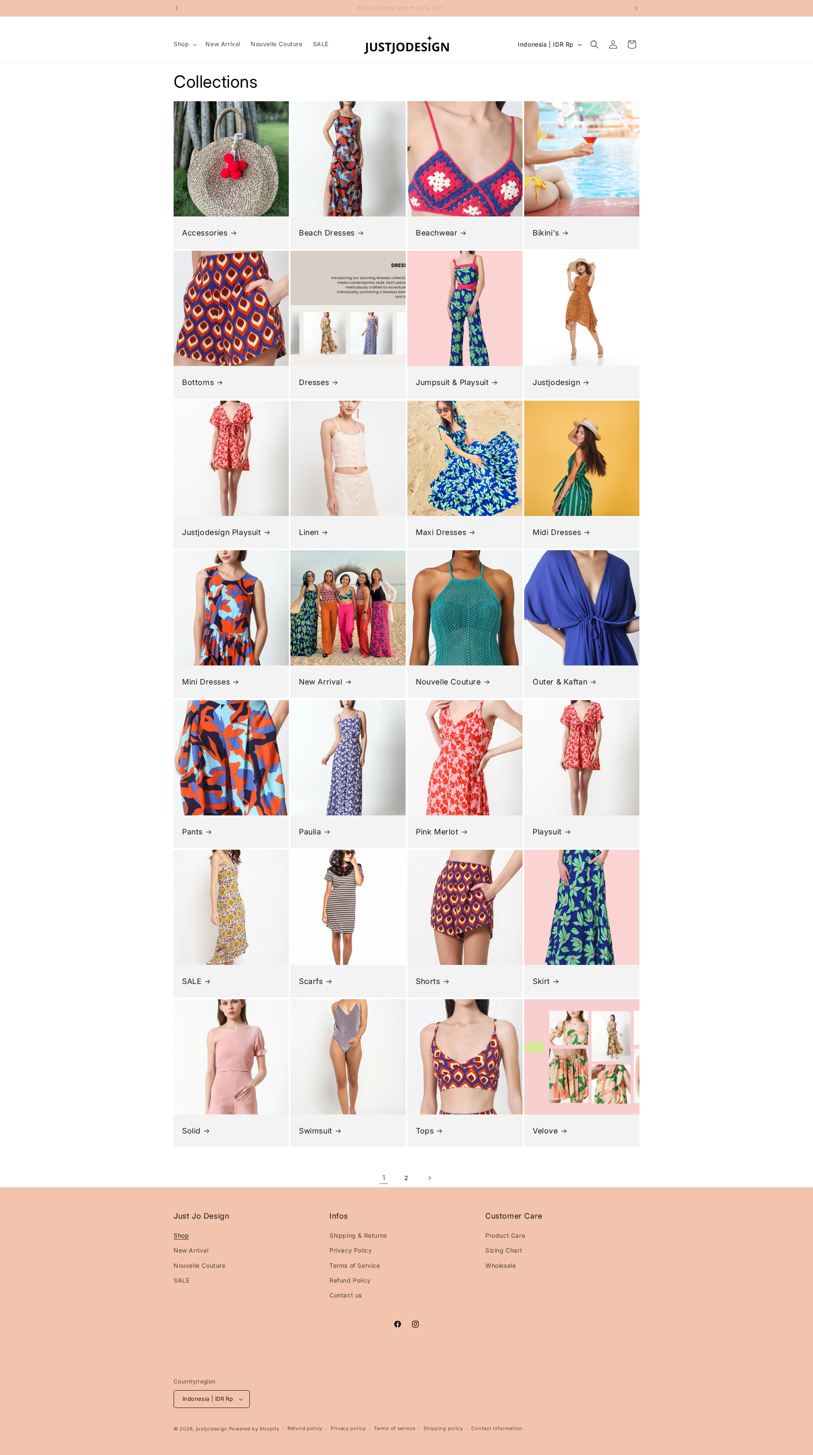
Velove (545, 1130)
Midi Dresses (557, 532)
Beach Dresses (327, 232)
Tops (425, 1130)
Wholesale (500, 1265)
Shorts (428, 981)
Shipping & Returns (358, 1235)
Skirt (541, 981)
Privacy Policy (350, 1250)
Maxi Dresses (441, 532)
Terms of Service (354, 1265)
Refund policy (305, 1428)
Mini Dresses (206, 681)
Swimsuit (315, 1130)
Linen (309, 532)
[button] (184, 44)
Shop (181, 1235)
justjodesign (211, 1429)
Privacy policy (348, 1428)
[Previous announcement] (176, 8)
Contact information (496, 1428)
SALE (192, 981)
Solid (191, 1130)
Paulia (310, 831)
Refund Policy (350, 1280)
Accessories (205, 232)
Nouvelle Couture (448, 681)
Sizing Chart (503, 1250)
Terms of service (394, 1428)
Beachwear (436, 232)
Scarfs (311, 981)
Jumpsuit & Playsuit (452, 382)
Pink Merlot (437, 831)
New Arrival (321, 681)
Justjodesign (556, 382)
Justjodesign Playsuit (221, 532)
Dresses (314, 382)
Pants (192, 831)
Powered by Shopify (254, 1429)
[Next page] (429, 1178)
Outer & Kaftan (560, 681)
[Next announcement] (636, 8)
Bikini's (546, 232)
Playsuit (547, 831)
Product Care (505, 1235)
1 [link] (383, 1177)
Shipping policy (443, 1428)
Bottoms (198, 382)
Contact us (345, 1295)
